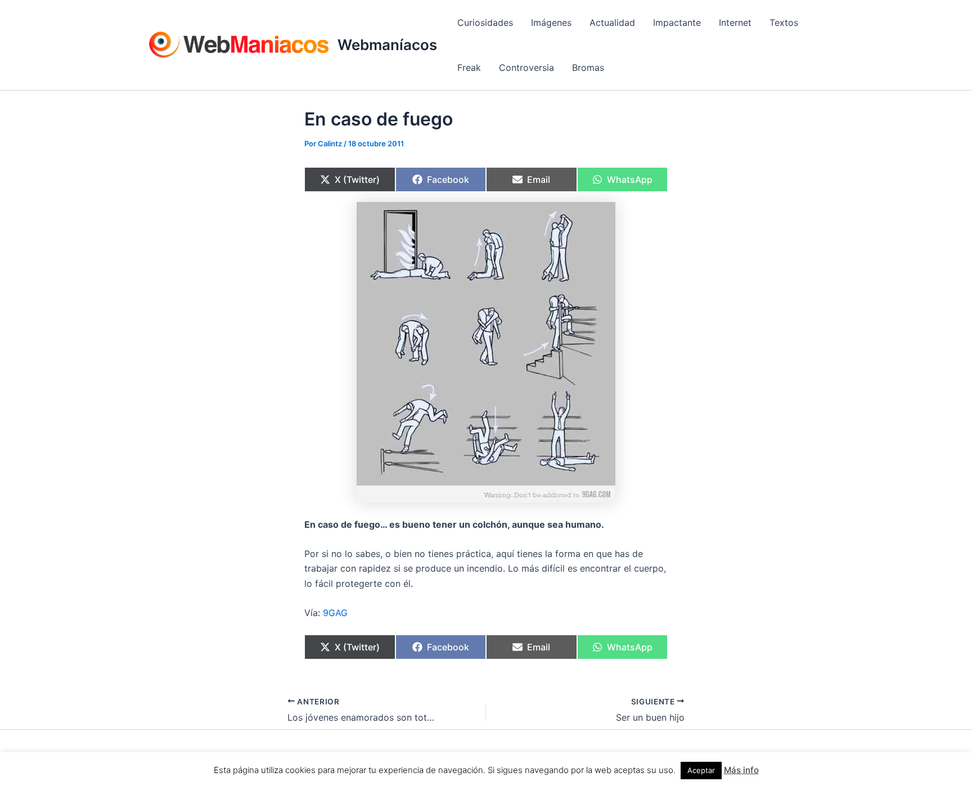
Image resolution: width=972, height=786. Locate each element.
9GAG (335, 612)
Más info (741, 770)
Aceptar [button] (701, 770)
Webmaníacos (387, 44)
